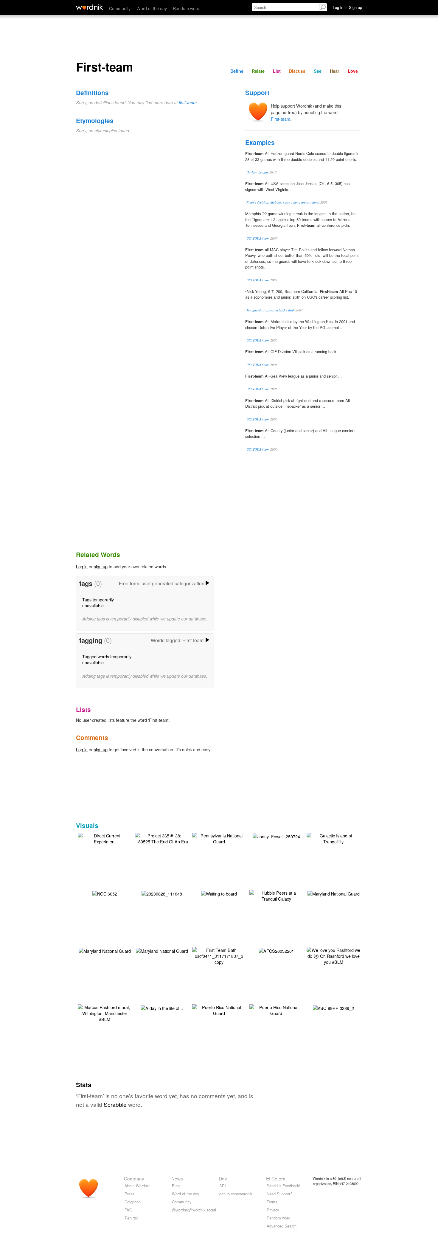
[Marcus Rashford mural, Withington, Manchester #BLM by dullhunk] (104, 1012)
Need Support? (279, 1194)
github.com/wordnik (235, 1194)
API (222, 1185)
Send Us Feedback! (283, 1185)
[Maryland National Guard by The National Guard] (333, 893)
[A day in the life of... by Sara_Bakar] (162, 1007)
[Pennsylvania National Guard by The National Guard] (219, 838)
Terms (272, 1202)
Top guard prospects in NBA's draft (270, 310)
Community (120, 8)
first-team (188, 102)
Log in (82, 566)
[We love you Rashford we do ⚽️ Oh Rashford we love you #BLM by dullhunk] (333, 955)
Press (129, 1194)
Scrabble (115, 1104)
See (317, 71)
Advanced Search (281, 1226)
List (277, 71)
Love (353, 71)
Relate (258, 71)
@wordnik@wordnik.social (194, 1210)
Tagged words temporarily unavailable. (106, 659)
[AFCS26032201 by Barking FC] (276, 950)
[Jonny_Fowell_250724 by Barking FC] (276, 836)
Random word (186, 8)
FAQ (128, 1210)
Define (236, 71)
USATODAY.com (257, 238)
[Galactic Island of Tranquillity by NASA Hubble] (333, 838)
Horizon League (257, 172)
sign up (101, 566)
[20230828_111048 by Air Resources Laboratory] (162, 893)
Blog (176, 1185)
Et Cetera (275, 1178)
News (177, 1178)
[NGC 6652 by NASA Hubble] (104, 893)
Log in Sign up (347, 7)
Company (134, 1178)
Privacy (273, 1210)
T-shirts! (131, 1218)
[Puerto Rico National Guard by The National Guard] (219, 1009)
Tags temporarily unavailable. (98, 602)
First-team (280, 119)
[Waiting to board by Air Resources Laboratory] (219, 893)
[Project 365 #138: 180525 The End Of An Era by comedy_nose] (162, 838)
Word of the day (151, 8)
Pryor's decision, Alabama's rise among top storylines (282, 202)
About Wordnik (137, 1185)
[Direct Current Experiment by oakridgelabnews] (104, 838)
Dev (223, 1178)
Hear (334, 71)
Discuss (297, 71)
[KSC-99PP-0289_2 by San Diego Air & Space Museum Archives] (333, 1007)
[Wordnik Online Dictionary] (89, 7)
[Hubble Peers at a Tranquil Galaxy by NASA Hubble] (276, 895)
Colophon (133, 1202)
